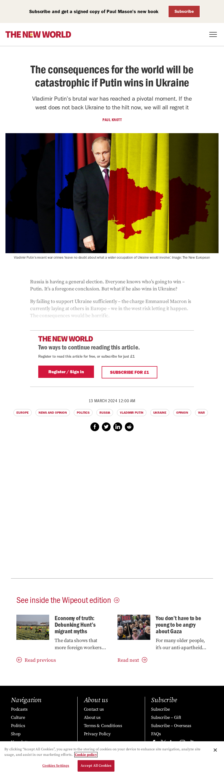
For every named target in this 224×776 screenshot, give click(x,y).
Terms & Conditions (103, 725)
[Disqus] (112, 507)
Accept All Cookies (96, 765)
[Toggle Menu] (213, 34)
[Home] (38, 34)
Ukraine (159, 413)
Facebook (94, 426)
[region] (112, 758)
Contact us (94, 709)
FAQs (156, 734)
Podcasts (19, 709)
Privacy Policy (97, 734)
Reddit (129, 426)
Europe (22, 413)
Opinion (182, 413)
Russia (104, 413)
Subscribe (184, 11)
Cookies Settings (55, 765)
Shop (15, 734)
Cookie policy (86, 754)
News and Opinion (53, 413)
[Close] (215, 750)
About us (92, 717)
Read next (128, 660)
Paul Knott (112, 119)
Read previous (40, 660)
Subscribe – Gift (166, 717)
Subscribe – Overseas (171, 725)
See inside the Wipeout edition (63, 599)
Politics (83, 413)
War (201, 413)
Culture (18, 717)
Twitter (106, 426)
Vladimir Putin (131, 413)
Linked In (117, 426)
